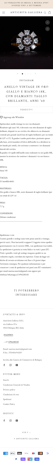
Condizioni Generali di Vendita (16, 384)
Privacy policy (9, 389)
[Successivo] (35, 73)
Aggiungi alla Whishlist (13, 117)
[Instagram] (10, 365)
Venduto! (26, 110)
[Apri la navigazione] (3, 12)
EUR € (25, 432)
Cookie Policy (9, 404)
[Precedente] (17, 73)
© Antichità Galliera (26, 439)
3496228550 (13, 342)
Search (6, 380)
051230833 (8, 335)
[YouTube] (17, 365)
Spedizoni (7, 399)
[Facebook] (4, 365)
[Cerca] (45, 12)
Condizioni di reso (11, 394)
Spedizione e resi (7, 235)
